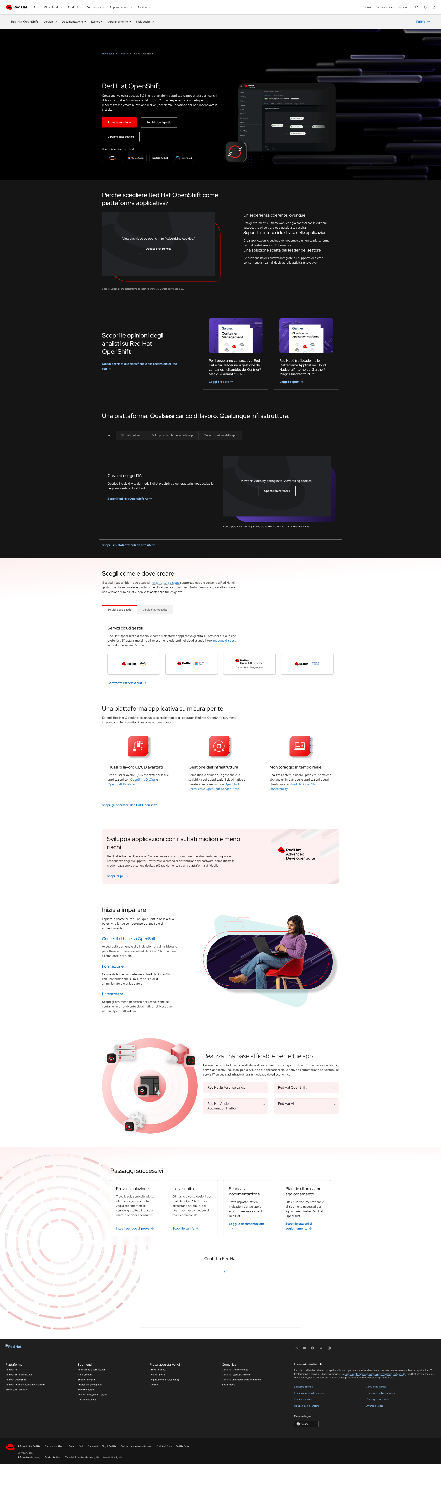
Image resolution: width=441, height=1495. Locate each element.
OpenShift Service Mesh (222, 789)
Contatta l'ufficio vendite (235, 1476)
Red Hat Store (157, 1481)
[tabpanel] (220, 487)
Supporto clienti (86, 1486)
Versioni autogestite (121, 137)
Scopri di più (115, 876)
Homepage (108, 53)
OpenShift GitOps (143, 779)
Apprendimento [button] (118, 21)
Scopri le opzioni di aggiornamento (298, 1225)
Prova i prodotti (158, 1476)
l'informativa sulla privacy (193, 1413)
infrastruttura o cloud (165, 583)
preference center (248, 1409)
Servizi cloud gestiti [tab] (119, 609)
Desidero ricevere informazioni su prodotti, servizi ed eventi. (186, 1397)
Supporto (403, 7)
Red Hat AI (11, 1476)
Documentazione (385, 7)
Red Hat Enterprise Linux (19, 1481)
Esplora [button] (95, 21)
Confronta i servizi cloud (124, 683)
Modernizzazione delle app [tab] (220, 435)
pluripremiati (386, 1484)
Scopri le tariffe (183, 1228)
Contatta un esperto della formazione (241, 1486)
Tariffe (420, 22)
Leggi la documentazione (247, 1224)
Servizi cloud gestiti (159, 122)
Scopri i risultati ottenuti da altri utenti (128, 545)
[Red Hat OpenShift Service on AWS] (133, 664)
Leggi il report (219, 382)
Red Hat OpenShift (24, 22)
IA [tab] (108, 435)
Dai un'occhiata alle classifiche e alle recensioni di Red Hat (139, 366)
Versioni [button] (49, 21)
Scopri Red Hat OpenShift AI (127, 498)
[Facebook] (313, 1456)
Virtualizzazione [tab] (130, 435)
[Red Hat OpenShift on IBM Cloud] (307, 664)
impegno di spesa (224, 640)
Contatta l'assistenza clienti (236, 1481)
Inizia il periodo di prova (133, 1228)
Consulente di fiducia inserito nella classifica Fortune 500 (375, 1481)
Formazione (113, 966)
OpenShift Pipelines (122, 784)
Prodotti (123, 53)
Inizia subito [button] (143, 21)
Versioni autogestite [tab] (155, 609)
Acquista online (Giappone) (164, 1486)
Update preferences (158, 248)
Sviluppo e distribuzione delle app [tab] (172, 435)
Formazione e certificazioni (92, 1476)
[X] (321, 1456)
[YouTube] (304, 1456)
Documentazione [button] (72, 21)
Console (367, 7)
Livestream (112, 994)
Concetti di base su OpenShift (129, 938)
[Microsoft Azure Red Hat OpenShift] (191, 664)
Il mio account (85, 1481)
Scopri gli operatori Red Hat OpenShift (129, 805)
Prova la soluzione (119, 122)
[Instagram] (329, 1456)
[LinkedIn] (296, 1456)
